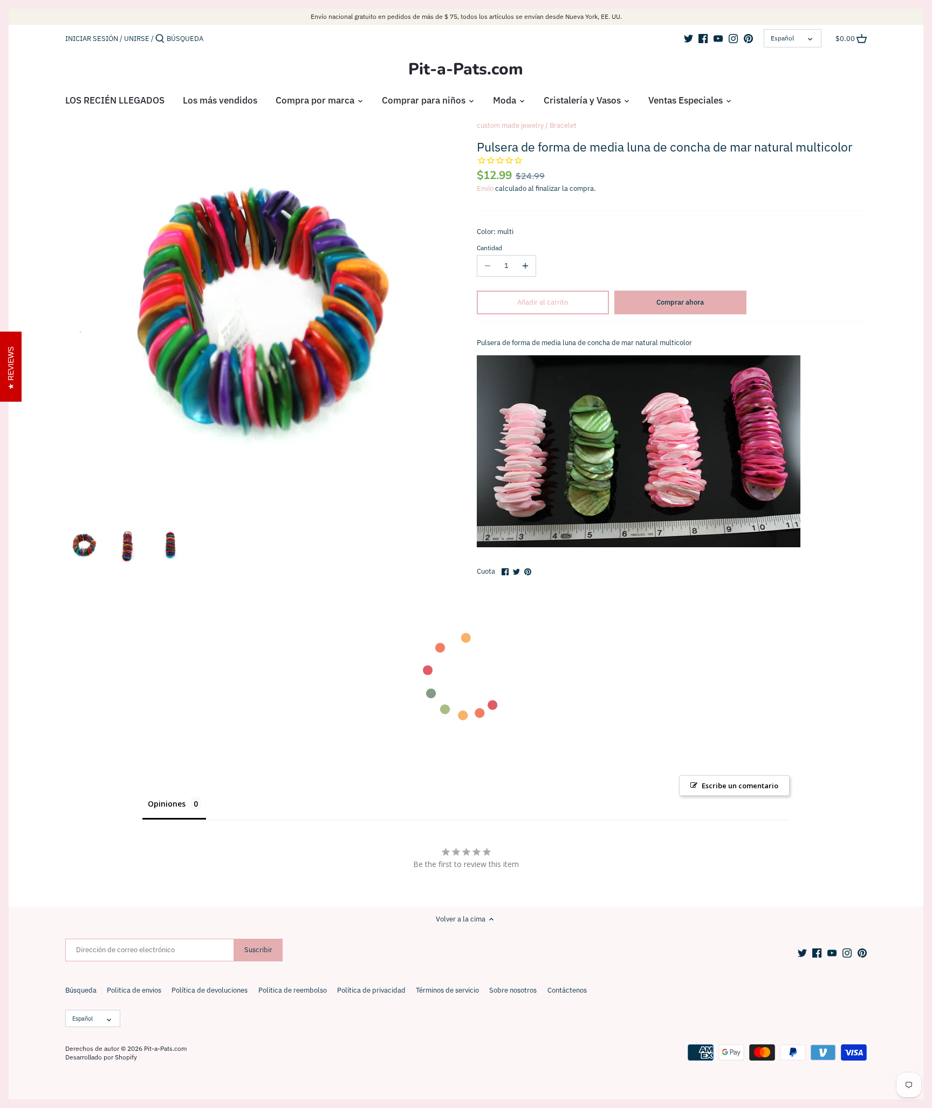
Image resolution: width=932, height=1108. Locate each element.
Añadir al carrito (542, 302)
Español (782, 38)
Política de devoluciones (210, 990)
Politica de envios (134, 990)
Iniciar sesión (91, 38)
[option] (84, 546)
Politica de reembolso (292, 990)
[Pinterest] (748, 38)
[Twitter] (688, 38)
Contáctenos (567, 990)
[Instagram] (733, 38)
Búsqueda (81, 990)
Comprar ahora (680, 302)
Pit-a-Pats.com (465, 69)
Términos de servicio (447, 990)
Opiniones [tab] (167, 804)
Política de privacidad (371, 990)
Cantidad (489, 248)
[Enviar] (160, 38)
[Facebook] (703, 38)
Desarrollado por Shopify (101, 1057)
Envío (485, 188)
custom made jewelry (510, 125)
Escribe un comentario (740, 785)
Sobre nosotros (513, 990)
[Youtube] (718, 38)
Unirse (136, 38)
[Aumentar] (525, 266)
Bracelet (563, 125)
